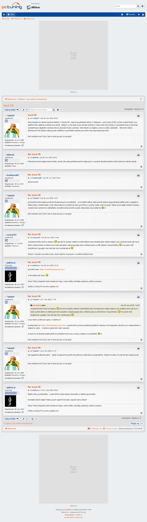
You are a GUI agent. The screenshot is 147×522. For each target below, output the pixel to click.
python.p (11, 263)
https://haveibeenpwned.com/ (52, 269)
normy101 (12, 235)
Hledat (6, 19)
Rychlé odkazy (4, 15)
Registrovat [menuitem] (143, 15)
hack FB (8, 105)
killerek (10, 155)
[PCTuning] (12, 5)
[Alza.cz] (33, 6)
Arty (67, 512)
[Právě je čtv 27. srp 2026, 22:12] (141, 99)
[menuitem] (122, 14)
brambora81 (13, 175)
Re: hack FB (34, 154)
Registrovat (30, 19)
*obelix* (11, 115)
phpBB (66, 510)
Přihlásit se (17, 19)
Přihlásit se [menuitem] (139, 15)
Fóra (12, 15)
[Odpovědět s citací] (138, 116)
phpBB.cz (79, 515)
